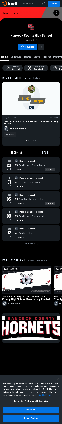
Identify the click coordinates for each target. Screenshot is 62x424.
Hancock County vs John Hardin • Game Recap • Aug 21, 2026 (31, 122)
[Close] (58, 379)
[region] (31, 399)
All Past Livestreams (36, 260)
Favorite (29, 47)
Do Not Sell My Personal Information (31, 401)
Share (11, 134)
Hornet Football (18, 128)
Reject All (31, 410)
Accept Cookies (31, 418)
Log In (54, 4)
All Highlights (35, 78)
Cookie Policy (44, 395)
